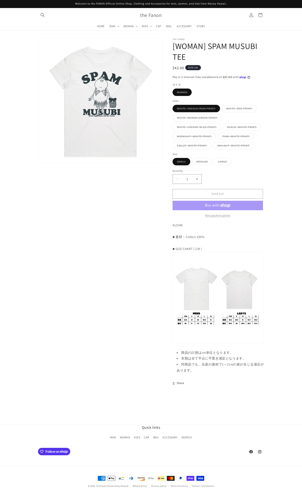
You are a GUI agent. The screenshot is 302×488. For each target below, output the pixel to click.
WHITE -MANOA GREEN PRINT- (199, 118)
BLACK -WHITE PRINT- (244, 128)
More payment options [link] (218, 215)
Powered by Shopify (118, 485)
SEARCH (186, 437)
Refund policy (140, 485)
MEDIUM (204, 162)
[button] (42, 15)
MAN (113, 437)
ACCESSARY (170, 437)
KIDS (137, 437)
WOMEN (184, 93)
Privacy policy (159, 485)
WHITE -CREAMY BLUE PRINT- (199, 128)
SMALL (183, 162)
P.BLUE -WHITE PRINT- (194, 146)
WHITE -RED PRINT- (241, 109)
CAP (146, 437)
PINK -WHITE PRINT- (238, 137)
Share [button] (180, 383)
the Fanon (101, 485)
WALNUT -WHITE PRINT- (236, 146)
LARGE (224, 162)
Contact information (203, 485)
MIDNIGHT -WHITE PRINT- (196, 137)
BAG (156, 437)
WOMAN (125, 437)
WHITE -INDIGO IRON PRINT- (198, 109)
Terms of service (179, 485)
